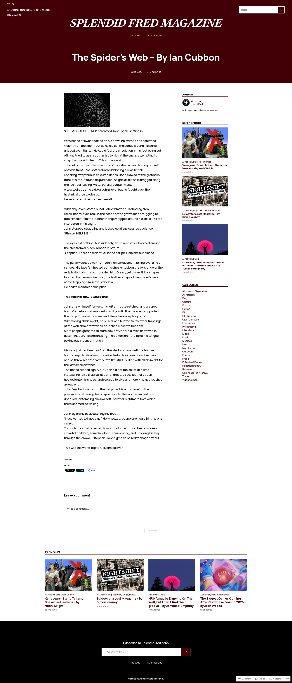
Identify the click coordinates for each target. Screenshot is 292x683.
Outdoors (187, 351)
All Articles (187, 161)
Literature (188, 330)
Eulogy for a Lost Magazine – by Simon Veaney (201, 215)
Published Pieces (192, 362)
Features (203, 210)
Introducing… (190, 326)
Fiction (186, 309)
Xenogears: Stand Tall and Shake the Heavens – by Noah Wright (204, 167)
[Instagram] (13, 3)
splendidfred (188, 172)
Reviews (187, 369)
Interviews (188, 323)
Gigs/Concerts (191, 319)
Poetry (186, 355)
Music (218, 210)
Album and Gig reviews (195, 291)
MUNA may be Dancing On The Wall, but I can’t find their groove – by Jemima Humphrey (203, 265)
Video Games (205, 161)
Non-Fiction (189, 348)
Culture (186, 301)
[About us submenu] (141, 35)
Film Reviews (189, 316)
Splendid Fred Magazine (146, 24)
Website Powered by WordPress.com (145, 678)
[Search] (281, 10)
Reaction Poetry (191, 365)
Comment (152, 530)
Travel (185, 376)
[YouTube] (8, 3)
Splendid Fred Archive (195, 373)
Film (184, 312)
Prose (185, 358)
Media (211, 210)
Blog (195, 161)
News (185, 344)
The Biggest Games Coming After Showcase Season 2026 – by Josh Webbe (223, 602)
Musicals (187, 341)
